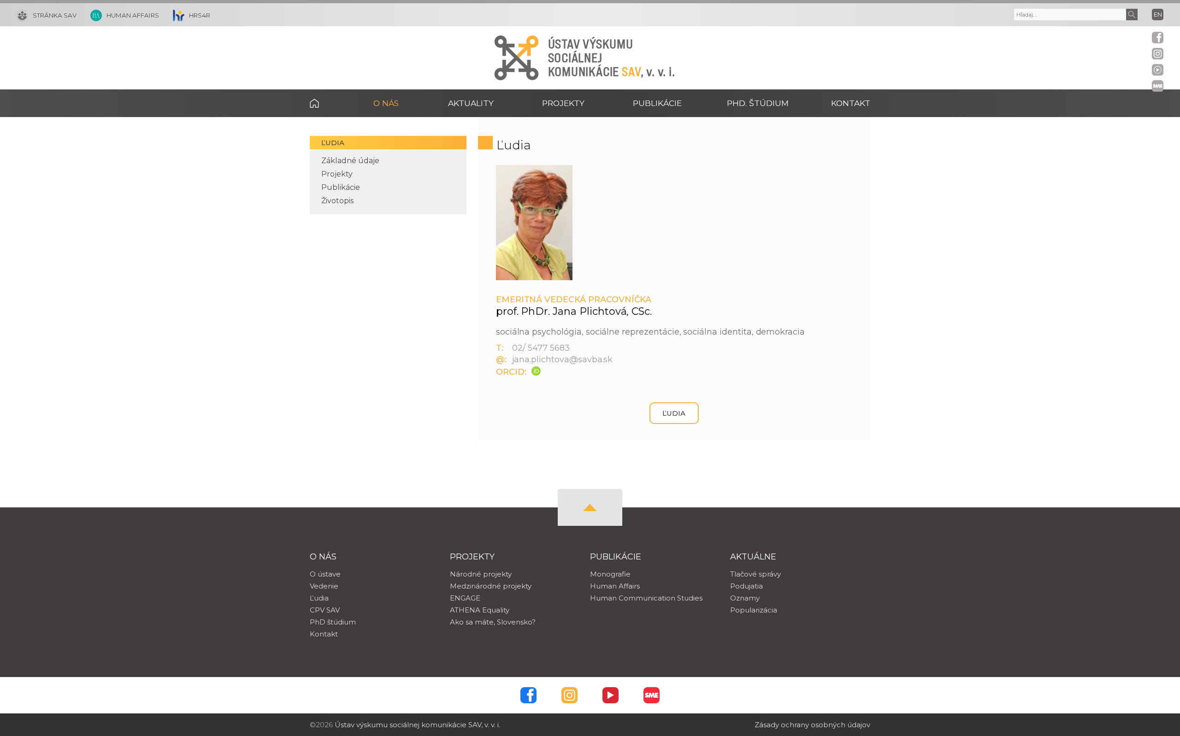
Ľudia (332, 142)
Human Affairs (615, 586)
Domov (329, 103)
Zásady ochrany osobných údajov (812, 724)
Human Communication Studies (646, 598)
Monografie (610, 574)
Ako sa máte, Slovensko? (493, 622)
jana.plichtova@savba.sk (562, 359)
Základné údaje (350, 160)
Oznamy (745, 598)
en (1158, 14)
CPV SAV (325, 610)
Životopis (337, 200)
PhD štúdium (333, 622)
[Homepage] (516, 57)
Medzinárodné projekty (490, 586)
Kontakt (850, 103)
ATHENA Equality (479, 610)
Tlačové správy (755, 574)
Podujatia (746, 586)
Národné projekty (481, 574)
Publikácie (340, 187)
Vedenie (324, 586)
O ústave (325, 574)
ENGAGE (465, 598)
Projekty (337, 174)
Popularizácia (753, 610)
